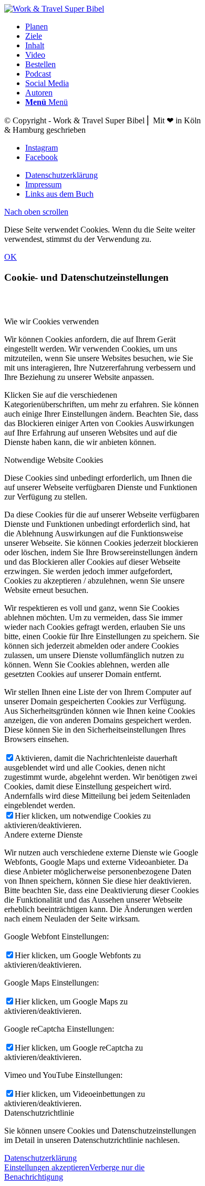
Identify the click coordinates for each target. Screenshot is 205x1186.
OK (10, 256)
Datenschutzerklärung (40, 1157)
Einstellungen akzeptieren (46, 1167)
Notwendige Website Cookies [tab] (53, 460)
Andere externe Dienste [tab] (43, 834)
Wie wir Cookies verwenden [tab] (51, 321)
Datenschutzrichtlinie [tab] (39, 1112)
